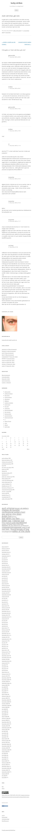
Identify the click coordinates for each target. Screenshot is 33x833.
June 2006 (4, 755)
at (8, 144)
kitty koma (7, 395)
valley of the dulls (17, 30)
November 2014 (5, 569)
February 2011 (5, 652)
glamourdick (11, 55)
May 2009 (4, 690)
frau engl (7, 406)
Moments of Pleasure (7, 487)
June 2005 (4, 777)
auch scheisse (5, 458)
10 (15, 441)
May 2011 (4, 646)
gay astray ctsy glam (6, 467)
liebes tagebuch (5, 478)
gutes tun (4, 469)
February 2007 (5, 740)
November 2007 (5, 724)
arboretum (4, 349)
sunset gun (7, 408)
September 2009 (5, 683)
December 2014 (5, 567)
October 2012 (5, 615)
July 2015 (4, 558)
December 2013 (5, 589)
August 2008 (4, 707)
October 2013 (5, 593)
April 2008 (4, 714)
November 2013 (5, 591)
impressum (4, 475)
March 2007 (4, 738)
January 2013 (5, 609)
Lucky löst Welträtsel (6, 480)
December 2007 (5, 722)
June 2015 (4, 559)
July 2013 (4, 598)
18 (19, 443)
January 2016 (5, 550)
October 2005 (5, 770)
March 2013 (4, 605)
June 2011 (4, 644)
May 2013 (4, 602)
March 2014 (4, 583)
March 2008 (4, 716)
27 (27, 445)
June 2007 (4, 733)
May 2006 (4, 757)
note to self (4, 493)
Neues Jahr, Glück (14, 356)
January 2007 (5, 742)
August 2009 (4, 685)
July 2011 (4, 642)
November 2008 (5, 701)
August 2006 (4, 751)
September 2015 (5, 556)
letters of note (8, 421)
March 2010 (4, 672)
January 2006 (5, 764)
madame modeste (9, 403)
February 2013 (5, 607)
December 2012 (5, 611)
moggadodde (5, 356)
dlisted (6, 425)
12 (23, 441)
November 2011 (5, 635)
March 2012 (4, 628)
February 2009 (5, 696)
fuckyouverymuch (9, 417)
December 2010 (5, 655)
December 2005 (5, 766)
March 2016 (4, 546)
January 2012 (5, 631)
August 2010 (4, 663)
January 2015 (5, 565)
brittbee (10, 87)
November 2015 (5, 552)
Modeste (4, 351)
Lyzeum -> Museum (6, 382)
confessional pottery (6, 463)
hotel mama (7, 404)
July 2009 (4, 687)
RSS (3, 786)
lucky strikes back (6, 482)
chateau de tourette (6, 462)
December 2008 (5, 700)
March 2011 (4, 650)
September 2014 (5, 572)
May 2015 (4, 561)
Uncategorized (5, 497)
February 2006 (5, 762)
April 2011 (4, 648)
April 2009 (4, 692)
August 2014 (4, 574)
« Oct (3, 449)
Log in (3, 815)
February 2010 (5, 674)
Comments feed (5, 819)
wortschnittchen (8, 416)
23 (10, 445)
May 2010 (4, 668)
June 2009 (4, 689)
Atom (3, 788)
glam (3, 355)
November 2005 (5, 768)
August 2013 (4, 596)
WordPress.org (5, 821)
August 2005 (4, 773)
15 (6, 443)
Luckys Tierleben (5, 484)
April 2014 (4, 582)
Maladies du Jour (5, 486)
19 (23, 443)
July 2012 (4, 620)
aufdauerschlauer (9, 393)
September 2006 (5, 749)
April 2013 (4, 604)
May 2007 (4, 735)
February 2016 (5, 548)
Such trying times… (6, 380)
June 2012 (4, 622)
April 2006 (4, 759)
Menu (16, 10)
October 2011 (5, 637)
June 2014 (4, 578)
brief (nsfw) (7, 427)
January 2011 (5, 653)
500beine (7, 401)
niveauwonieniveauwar (7, 489)
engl (3, 353)
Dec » (28, 449)
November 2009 (5, 679)
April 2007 (4, 737)
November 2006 (5, 746)
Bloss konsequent (13, 349)
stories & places (8, 397)
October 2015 (5, 554)
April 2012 (4, 626)
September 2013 (5, 594)
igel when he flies (6, 473)
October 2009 (5, 681)
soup (6, 423)
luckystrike (8, 32)
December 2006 (5, 744)
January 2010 (5, 676)
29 (6, 447)
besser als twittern (6, 460)
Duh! (3, 465)
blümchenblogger (9, 410)
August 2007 (4, 729)
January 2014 (5, 587)
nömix (3, 360)
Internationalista (11, 358)
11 (19, 441)
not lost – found (5, 491)
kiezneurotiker (8, 414)
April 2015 (4, 563)
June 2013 (4, 600)
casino (3, 362)
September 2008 (5, 705)
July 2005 (4, 775)
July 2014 (4, 576)
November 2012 (5, 613)
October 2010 (5, 659)
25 (19, 445)
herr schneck (7, 412)
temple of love (5, 495)
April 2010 (4, 670)
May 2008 (4, 713)
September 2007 (5, 727)
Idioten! (3, 471)
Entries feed (4, 817)
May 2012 (4, 624)
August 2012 (4, 618)
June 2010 (4, 666)
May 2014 (4, 580)
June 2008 (4, 711)
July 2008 (4, 709)
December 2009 (5, 677)
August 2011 (4, 641)
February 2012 (5, 629)
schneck (4, 364)
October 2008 (5, 703)
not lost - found (9, 529)
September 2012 (5, 617)
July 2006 (4, 753)
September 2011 (5, 639)
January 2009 (5, 698)
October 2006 (5, 748)
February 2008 (5, 718)
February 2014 (5, 585)
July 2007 (4, 731)
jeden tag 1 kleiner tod (7, 476)
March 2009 (4, 694)
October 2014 (5, 570)
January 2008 (5, 720)
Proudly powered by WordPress (8, 830)
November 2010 (5, 657)
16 (10, 443)
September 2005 (5, 772)
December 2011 (5, 633)
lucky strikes (16, 3)
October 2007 (5, 725)
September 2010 (5, 661)
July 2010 (4, 665)
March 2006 (4, 760)
